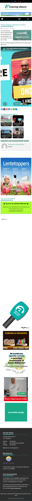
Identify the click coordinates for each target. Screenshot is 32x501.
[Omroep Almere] (2, 19)
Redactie (13, 28)
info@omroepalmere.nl (15, 488)
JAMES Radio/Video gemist (17, 140)
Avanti (10, 140)
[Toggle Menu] (19, 19)
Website (10, 146)
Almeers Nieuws (4, 140)
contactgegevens (14, 448)
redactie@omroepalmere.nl (16, 211)
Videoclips (26, 140)
